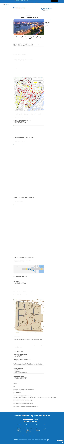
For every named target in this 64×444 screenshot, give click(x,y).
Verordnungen (19, 431)
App (36, 429)
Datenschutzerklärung (37, 439)
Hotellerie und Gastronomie (29, 428)
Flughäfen (27, 429)
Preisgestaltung (38, 430)
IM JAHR (37, 428)
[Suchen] (50, 19)
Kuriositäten (45, 427)
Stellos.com (36, 2)
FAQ (44, 429)
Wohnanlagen (27, 430)
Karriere (18, 430)
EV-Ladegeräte (38, 427)
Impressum (19, 429)
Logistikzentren (27, 432)
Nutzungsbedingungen (43, 439)
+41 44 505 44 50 (32, 436)
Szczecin (30, 15)
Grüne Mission (19, 428)
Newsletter (45, 428)
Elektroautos (19, 427)
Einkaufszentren (27, 427)
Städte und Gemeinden (28, 431)
